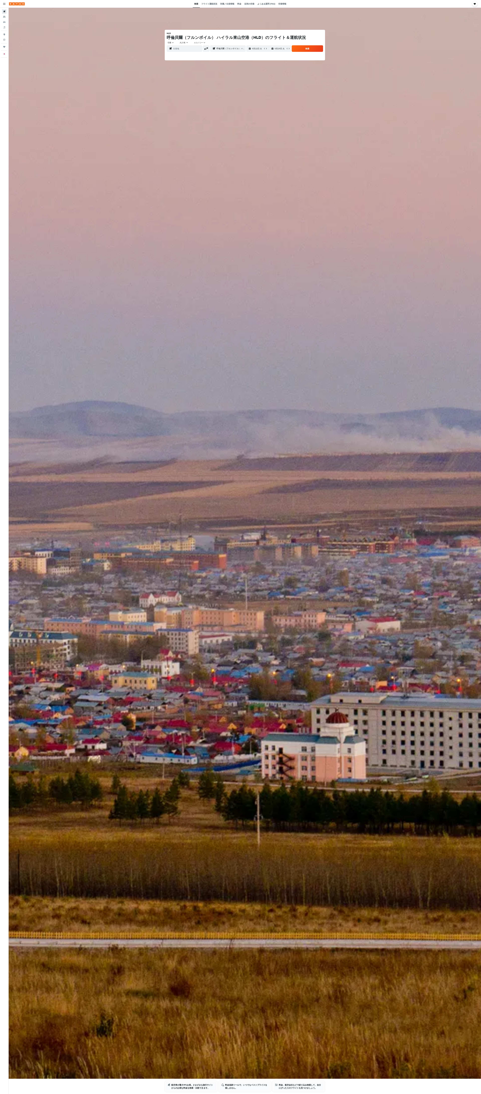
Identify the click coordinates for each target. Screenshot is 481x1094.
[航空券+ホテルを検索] (4, 27)
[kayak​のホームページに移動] (17, 3)
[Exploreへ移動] (4, 34)
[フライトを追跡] (4, 39)
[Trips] (4, 46)
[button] (4, 4)
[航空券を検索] (4, 11)
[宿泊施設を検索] (4, 16)
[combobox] (171, 42)
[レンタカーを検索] (4, 22)
